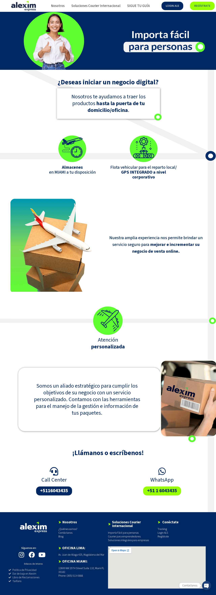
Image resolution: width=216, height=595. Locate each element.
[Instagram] (21, 555)
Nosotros (58, 5)
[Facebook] (32, 555)
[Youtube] (42, 555)
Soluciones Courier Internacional (95, 5)
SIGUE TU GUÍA (138, 5)
